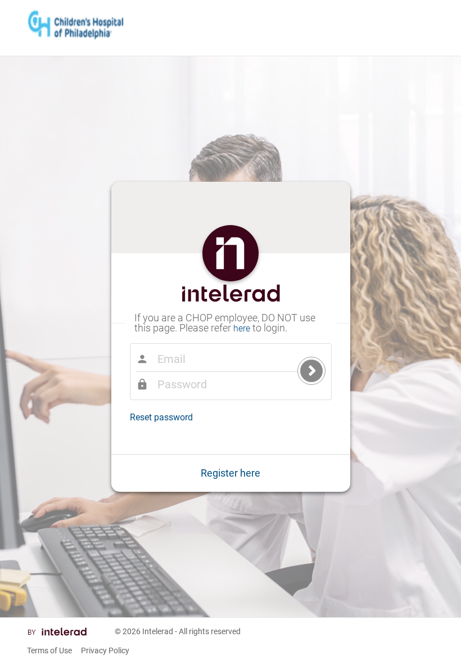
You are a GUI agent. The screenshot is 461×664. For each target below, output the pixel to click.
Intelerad (157, 631)
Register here (230, 473)
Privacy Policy (105, 650)
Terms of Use (49, 650)
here (241, 328)
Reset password (161, 417)
